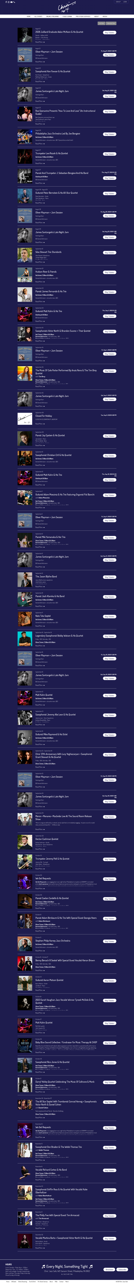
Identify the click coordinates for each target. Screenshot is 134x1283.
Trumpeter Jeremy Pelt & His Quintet (52, 858)
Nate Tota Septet (43, 615)
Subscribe (122, 1269)
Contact (61, 1281)
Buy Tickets (109, 55)
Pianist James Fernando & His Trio (50, 291)
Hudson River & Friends (46, 271)
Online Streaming (52, 16)
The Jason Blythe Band (46, 576)
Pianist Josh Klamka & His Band (49, 596)
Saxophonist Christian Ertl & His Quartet (53, 454)
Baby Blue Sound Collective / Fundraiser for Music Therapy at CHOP (66, 1042)
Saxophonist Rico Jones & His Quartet (52, 1061)
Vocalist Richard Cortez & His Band (51, 1169)
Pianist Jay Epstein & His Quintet (50, 435)
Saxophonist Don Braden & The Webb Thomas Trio (58, 1146)
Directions (109, 1269)
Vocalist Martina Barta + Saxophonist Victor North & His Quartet (64, 1237)
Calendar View (111, 23)
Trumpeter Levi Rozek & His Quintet (51, 153)
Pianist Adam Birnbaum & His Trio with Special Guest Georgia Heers (66, 917)
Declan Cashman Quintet (46, 838)
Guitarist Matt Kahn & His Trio (48, 311)
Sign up (118, 2)
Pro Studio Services (83, 16)
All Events (38, 16)
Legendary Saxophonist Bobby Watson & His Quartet (59, 635)
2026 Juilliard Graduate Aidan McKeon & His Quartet (59, 31)
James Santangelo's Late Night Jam (52, 91)
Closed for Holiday (43, 415)
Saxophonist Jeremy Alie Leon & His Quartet (55, 714)
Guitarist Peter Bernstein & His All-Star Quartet (56, 192)
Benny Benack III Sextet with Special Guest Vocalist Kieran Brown (65, 960)
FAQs (56, 1281)
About (96, 16)
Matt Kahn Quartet (44, 694)
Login (125, 2)
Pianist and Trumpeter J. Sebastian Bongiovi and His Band (61, 172)
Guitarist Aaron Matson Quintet (49, 979)
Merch (105, 16)
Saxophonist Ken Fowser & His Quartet (52, 71)
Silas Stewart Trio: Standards (48, 251)
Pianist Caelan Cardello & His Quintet (52, 898)
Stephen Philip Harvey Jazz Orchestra (52, 940)
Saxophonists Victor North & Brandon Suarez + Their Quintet (63, 330)
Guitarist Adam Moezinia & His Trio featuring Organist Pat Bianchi (64, 494)
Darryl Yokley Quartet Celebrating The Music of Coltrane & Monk (64, 1081)
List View (101, 23)
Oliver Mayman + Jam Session (49, 51)
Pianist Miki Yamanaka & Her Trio (50, 536)
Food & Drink (67, 16)
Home (29, 16)
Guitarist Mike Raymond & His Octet (51, 734)
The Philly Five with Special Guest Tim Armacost (57, 1215)
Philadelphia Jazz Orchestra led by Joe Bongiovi (57, 133)
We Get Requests (43, 878)
